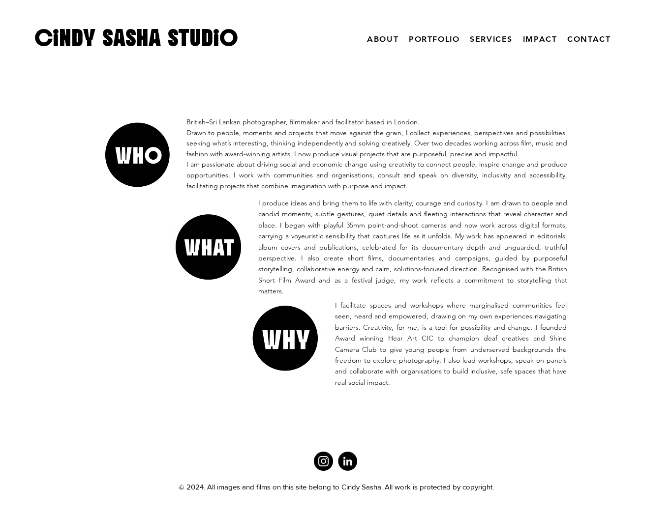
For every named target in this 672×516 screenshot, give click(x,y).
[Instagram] (323, 461)
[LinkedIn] (347, 461)
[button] (434, 39)
